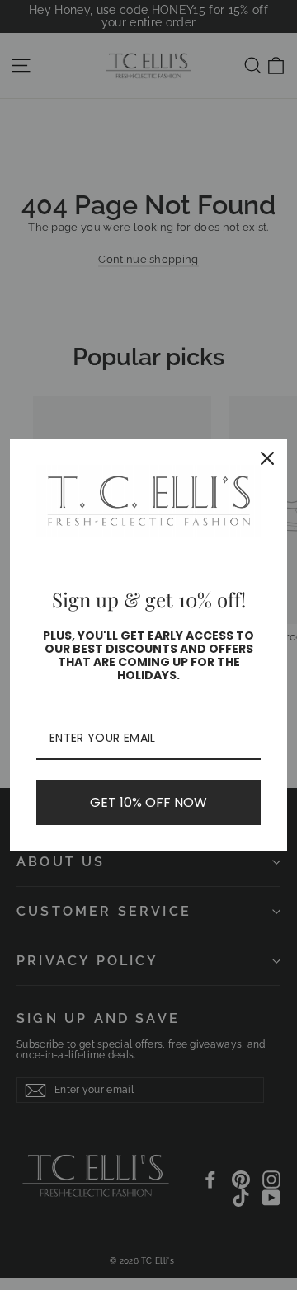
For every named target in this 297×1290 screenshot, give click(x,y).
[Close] (267, 458)
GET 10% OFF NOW (148, 802)
